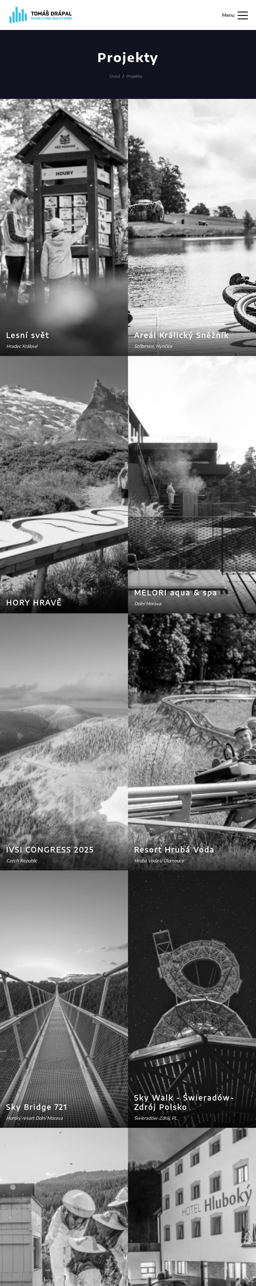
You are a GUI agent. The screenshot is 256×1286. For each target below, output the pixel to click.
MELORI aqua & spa (176, 592)
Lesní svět (27, 334)
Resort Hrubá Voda (174, 849)
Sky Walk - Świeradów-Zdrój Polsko (184, 1102)
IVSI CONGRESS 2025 (50, 849)
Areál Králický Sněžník (181, 334)
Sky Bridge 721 (36, 1106)
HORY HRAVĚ (34, 602)
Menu (228, 15)
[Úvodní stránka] (40, 22)
